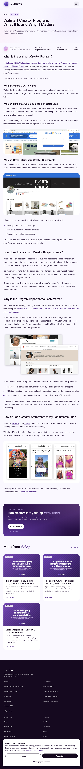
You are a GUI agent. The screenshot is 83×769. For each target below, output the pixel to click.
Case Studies (8, 726)
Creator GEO (8, 706)
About (45, 722)
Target (27, 423)
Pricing (45, 736)
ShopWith (7, 696)
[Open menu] (76, 4)
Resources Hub (9, 736)
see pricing (14, 531)
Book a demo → (16, 526)
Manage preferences (41, 762)
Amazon (15, 423)
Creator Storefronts (11, 691)
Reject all (23, 756)
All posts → (75, 548)
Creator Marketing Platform (13, 686)
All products (8, 711)
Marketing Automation (50, 701)
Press (45, 731)
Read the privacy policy (34, 750)
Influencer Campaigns (50, 691)
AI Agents (7, 701)
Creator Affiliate (48, 686)
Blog (5, 14)
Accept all (60, 756)
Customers (46, 726)
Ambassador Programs (50, 696)
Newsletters (8, 731)
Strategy (14, 14)
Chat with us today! (28, 492)
